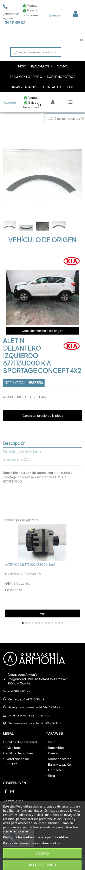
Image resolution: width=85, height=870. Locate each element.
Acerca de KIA (16, 459)
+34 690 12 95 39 (32, 699)
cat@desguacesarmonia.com (29, 715)
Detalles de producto (22, 452)
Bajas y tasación (59, 764)
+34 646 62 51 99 (48, 707)
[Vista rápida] (79, 531)
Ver (42, 613)
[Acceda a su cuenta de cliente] (75, 13)
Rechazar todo (42, 865)
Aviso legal (13, 747)
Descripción (14, 443)
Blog (51, 775)
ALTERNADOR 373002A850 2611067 (30, 564)
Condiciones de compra (17, 761)
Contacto (55, 770)
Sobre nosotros (59, 759)
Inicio (51, 742)
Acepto (42, 853)
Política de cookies (19, 753)
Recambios (56, 747)
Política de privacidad (21, 742)
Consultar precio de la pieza (42, 415)
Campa (53, 753)
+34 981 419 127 (10, 22)
